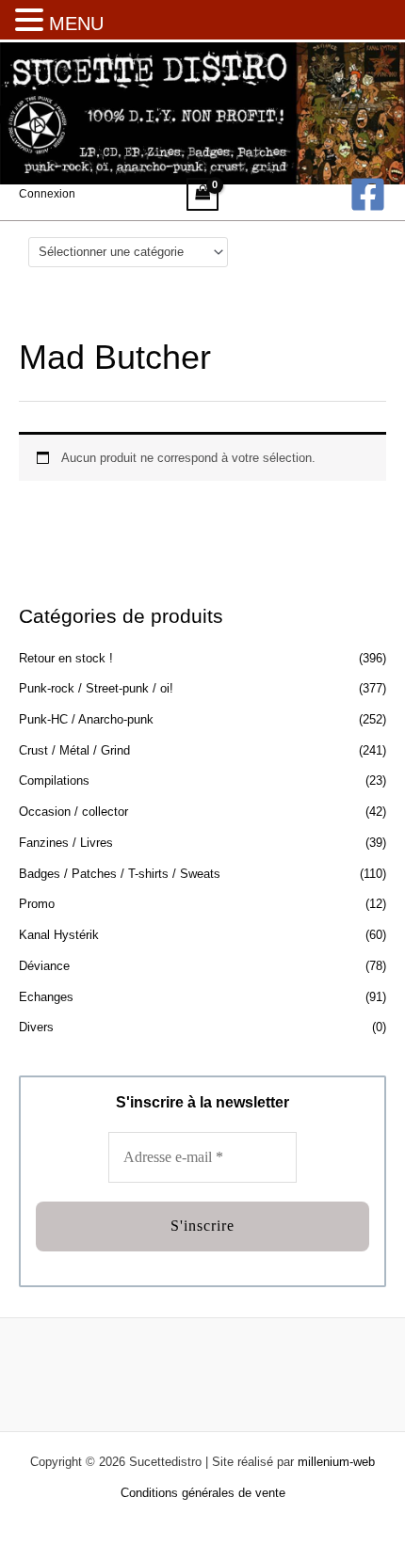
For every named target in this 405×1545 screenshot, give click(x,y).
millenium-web (336, 1462)
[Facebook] (367, 194)
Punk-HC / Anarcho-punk (86, 719)
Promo (37, 904)
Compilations (54, 780)
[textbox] (120, 252)
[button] (32, 22)
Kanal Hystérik (59, 935)
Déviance (44, 966)
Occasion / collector (73, 811)
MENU (76, 23)
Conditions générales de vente (203, 1493)
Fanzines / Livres (66, 843)
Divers (36, 1027)
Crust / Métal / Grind (74, 750)
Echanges (46, 997)
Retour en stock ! (66, 658)
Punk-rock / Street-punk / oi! (96, 688)
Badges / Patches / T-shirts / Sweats (119, 874)
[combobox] (128, 252)
